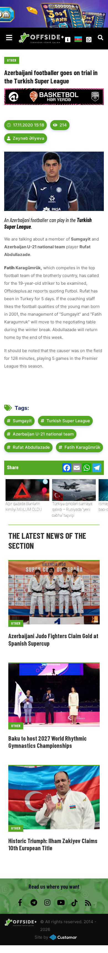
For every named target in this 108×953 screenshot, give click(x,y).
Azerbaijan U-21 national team (43, 434)
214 (63, 125)
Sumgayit (22, 420)
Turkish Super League (68, 420)
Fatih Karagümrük (82, 447)
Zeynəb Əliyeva (28, 138)
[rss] (88, 903)
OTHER (11, 60)
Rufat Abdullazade (31, 447)
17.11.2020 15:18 (28, 125)
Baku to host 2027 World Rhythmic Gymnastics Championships (47, 742)
